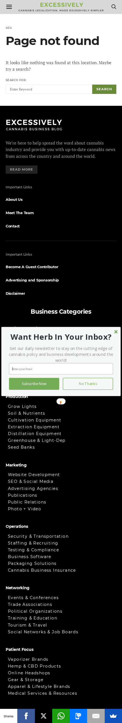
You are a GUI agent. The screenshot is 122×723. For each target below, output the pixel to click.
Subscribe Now (34, 383)
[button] (61, 337)
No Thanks (88, 383)
